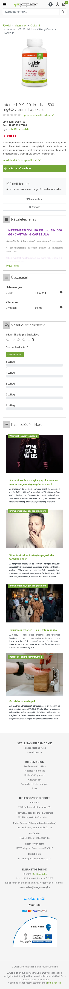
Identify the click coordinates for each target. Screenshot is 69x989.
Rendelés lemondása (34, 770)
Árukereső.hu (34, 905)
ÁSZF (34, 788)
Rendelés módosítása (35, 766)
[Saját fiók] (57, 4)
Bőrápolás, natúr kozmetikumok (25, 657)
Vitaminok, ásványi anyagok (23, 436)
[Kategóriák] (4, 4)
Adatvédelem (34, 779)
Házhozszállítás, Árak (35, 747)
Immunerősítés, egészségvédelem (27, 511)
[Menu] (50, 4)
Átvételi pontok (34, 752)
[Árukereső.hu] (34, 900)
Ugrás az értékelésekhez (37, 115)
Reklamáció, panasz (34, 775)
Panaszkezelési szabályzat (34, 784)
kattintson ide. (54, 982)
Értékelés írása (14, 354)
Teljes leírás (12, 265)
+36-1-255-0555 (39, 874)
